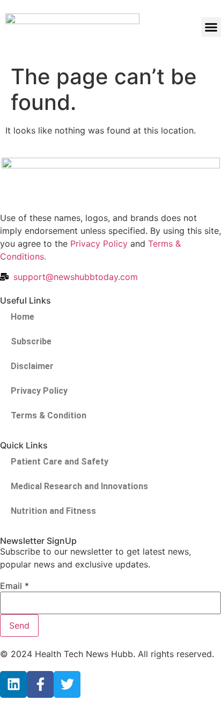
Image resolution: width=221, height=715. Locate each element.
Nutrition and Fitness (53, 511)
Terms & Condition (48, 415)
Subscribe (31, 341)
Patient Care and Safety (59, 461)
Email (14, 585)
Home (22, 317)
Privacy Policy (99, 243)
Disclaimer (32, 366)
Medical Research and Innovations (79, 486)
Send (19, 625)
